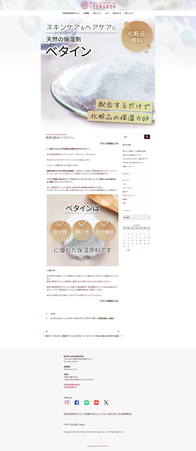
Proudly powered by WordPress (98, 446)
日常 (124, 203)
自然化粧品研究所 (62, 134)
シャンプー (69, 318)
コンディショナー (57, 318)
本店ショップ (97, 13)
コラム (107, 13)
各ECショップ (129, 13)
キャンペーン (126, 180)
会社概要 (86, 13)
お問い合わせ (117, 13)
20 (140, 240)
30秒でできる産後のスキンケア (132, 155)
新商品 (125, 199)
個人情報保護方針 (125, 413)
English (82, 424)
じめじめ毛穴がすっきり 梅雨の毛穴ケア (135, 159)
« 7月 (128, 250)
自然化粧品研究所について (71, 13)
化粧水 (111, 318)
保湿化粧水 (103, 318)
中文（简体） (74, 424)
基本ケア (125, 192)
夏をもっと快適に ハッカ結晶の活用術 (134, 151)
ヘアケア (86, 318)
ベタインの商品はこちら (109, 143)
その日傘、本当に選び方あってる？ (133, 162)
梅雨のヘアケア (127, 166)
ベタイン (94, 318)
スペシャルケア (127, 188)
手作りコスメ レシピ (129, 195)
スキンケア (78, 318)
